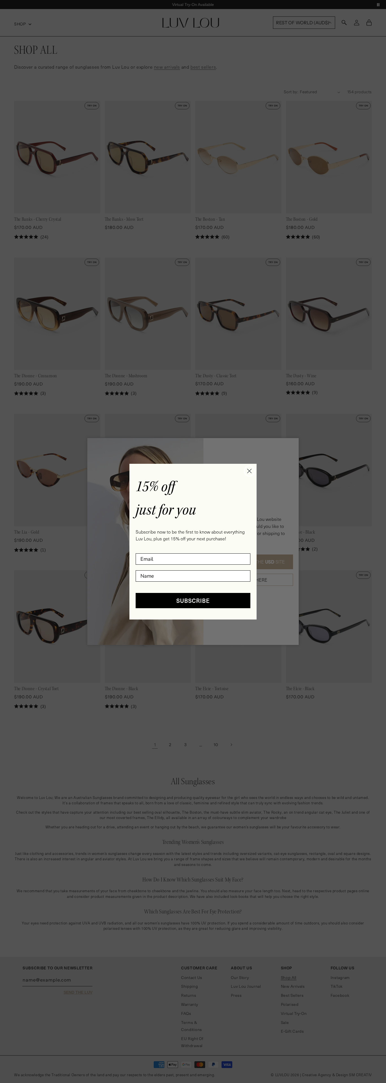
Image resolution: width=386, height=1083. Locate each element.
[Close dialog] (249, 471)
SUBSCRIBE (193, 601)
